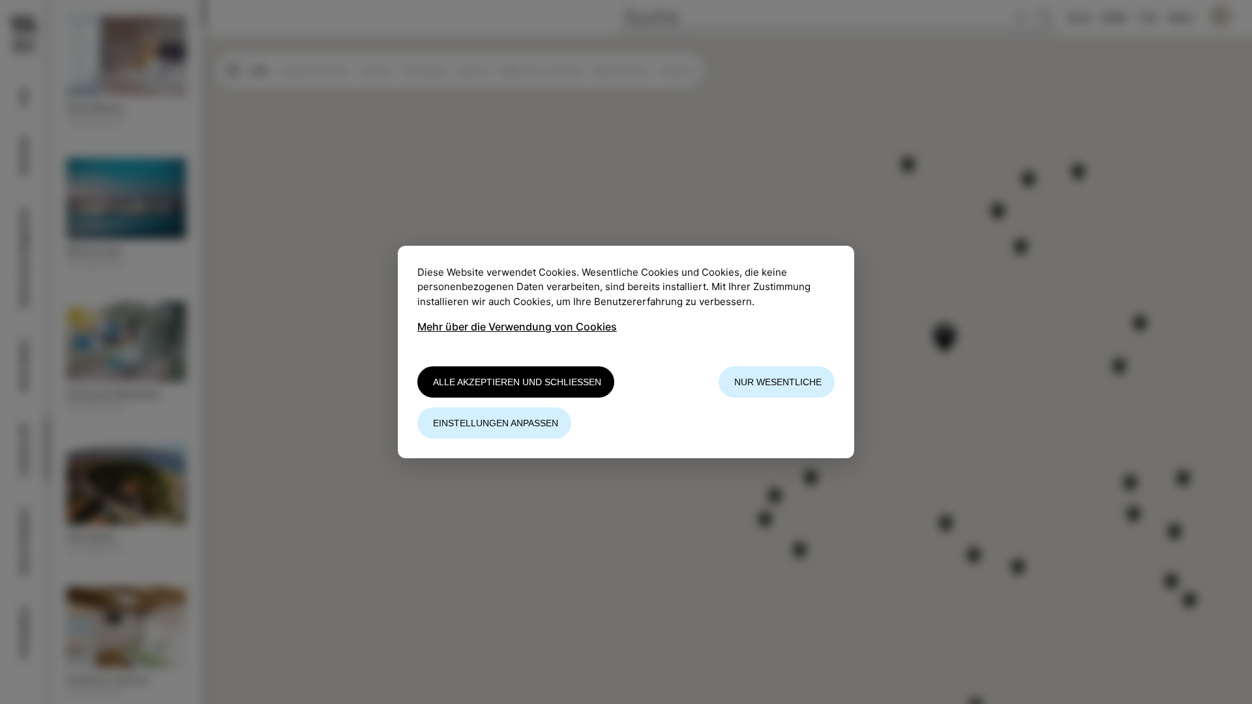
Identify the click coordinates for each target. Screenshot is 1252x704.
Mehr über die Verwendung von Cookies (517, 326)
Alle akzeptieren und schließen (517, 382)
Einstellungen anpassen (495, 423)
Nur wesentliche (778, 382)
